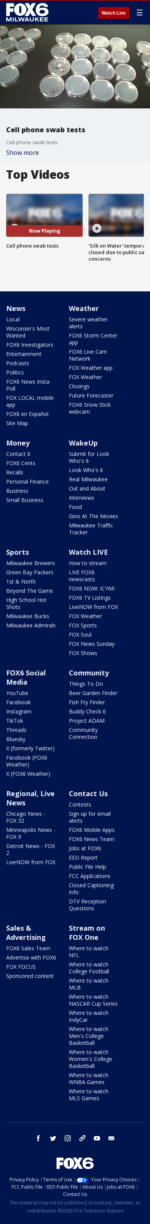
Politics (15, 372)
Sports (17, 552)
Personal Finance (27, 481)
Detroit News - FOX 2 (30, 849)
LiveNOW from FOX (93, 606)
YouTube (17, 693)
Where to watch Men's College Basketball (88, 1035)
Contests (80, 804)
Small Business (24, 500)
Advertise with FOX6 (31, 957)
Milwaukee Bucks (27, 616)
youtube (97, 1138)
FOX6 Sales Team (28, 948)
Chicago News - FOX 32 (25, 817)
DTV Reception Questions (87, 905)
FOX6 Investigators (29, 344)
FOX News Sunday (92, 643)
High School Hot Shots (26, 603)
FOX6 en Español (27, 413)
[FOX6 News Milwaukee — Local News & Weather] (28, 12)
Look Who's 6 (86, 470)
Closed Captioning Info (91, 888)
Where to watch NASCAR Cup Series (93, 1000)
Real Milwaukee (88, 479)
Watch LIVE (88, 552)
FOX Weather (85, 377)
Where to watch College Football (89, 968)
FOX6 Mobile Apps (92, 829)
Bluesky (15, 739)
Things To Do (86, 683)
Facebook (18, 702)
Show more (22, 152)
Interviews (81, 497)
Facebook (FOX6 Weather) (26, 761)
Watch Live (114, 13)
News (15, 308)
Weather (84, 308)
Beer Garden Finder (93, 693)
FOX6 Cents (20, 463)
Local (13, 319)
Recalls (14, 472)
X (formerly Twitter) (30, 748)
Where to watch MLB (88, 984)
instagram (68, 1138)
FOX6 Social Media (26, 677)
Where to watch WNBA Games (88, 1078)
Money (18, 442)
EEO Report (83, 857)
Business (17, 490)
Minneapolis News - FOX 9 (30, 833)
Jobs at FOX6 (85, 848)
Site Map (17, 423)
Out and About (87, 488)
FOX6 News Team (91, 839)
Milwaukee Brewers (30, 563)
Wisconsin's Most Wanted (28, 332)
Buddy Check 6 (87, 711)
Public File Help (87, 866)
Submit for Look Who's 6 (89, 457)
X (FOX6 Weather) (28, 773)
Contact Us (88, 793)
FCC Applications (89, 876)
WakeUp (83, 442)
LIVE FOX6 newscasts (82, 576)
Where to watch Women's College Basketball (90, 1058)
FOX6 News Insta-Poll (28, 385)
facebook (38, 1138)
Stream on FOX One (87, 932)
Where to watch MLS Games (88, 1095)
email (111, 1138)
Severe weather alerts (88, 323)
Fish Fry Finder (87, 702)
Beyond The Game (29, 590)
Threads (16, 729)
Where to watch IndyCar (88, 1016)
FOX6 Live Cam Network (88, 355)
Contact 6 (18, 453)
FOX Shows (83, 653)
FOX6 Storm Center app (93, 339)
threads (82, 1138)
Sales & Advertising (26, 932)
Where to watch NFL (88, 952)
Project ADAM (87, 720)
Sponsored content (30, 976)
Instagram (19, 711)
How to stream (88, 563)
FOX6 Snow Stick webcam (90, 408)
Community (89, 672)
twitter (53, 1138)
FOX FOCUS (21, 966)
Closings (79, 386)
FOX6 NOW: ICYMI (92, 588)
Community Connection (83, 733)
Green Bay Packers (29, 572)
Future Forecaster (91, 395)
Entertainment (24, 354)
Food (75, 507)
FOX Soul (80, 634)
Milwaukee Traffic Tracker (91, 529)
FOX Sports (83, 625)
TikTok (14, 720)
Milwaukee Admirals (31, 625)
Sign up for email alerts (90, 817)
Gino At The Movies (93, 516)
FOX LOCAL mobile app (30, 401)
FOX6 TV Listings (90, 597)
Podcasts (17, 363)
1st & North (21, 581)
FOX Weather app (91, 367)
